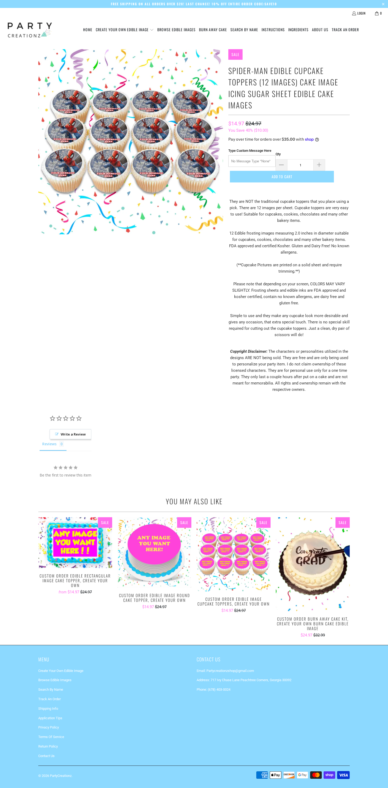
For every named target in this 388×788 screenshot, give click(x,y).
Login (361, 13)
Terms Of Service (51, 737)
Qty (278, 154)
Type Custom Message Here (249, 151)
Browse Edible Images (55, 680)
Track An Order (49, 699)
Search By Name (50, 689)
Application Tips (50, 718)
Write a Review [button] (73, 434)
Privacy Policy (48, 727)
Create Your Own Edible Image (60, 671)
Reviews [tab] (49, 443)
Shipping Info (48, 709)
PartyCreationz (61, 776)
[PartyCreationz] (29, 30)
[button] (125, 29)
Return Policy (48, 746)
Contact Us (46, 756)
